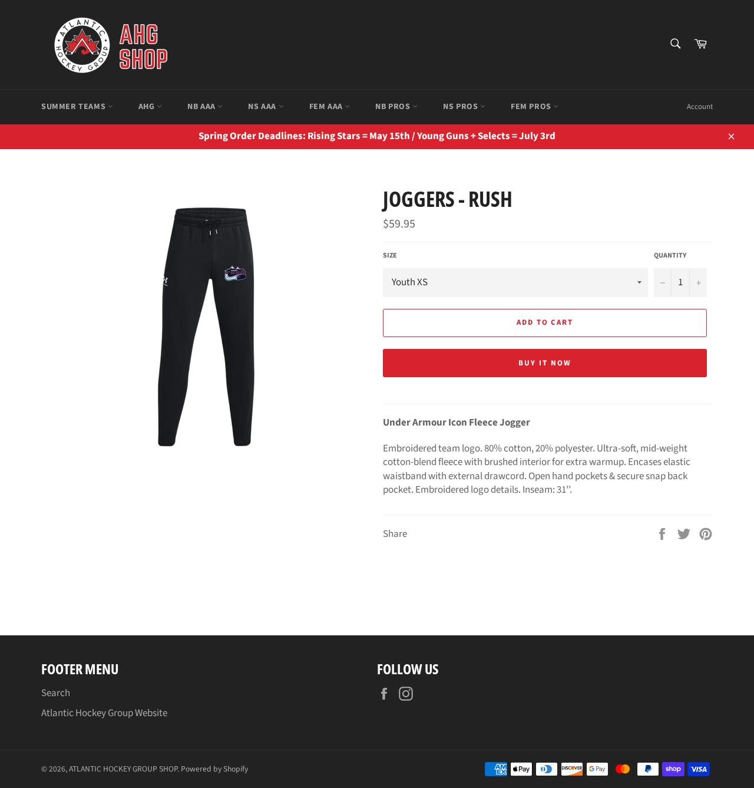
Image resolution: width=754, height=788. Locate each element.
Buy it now (544, 363)
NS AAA (263, 107)
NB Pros (393, 107)
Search (55, 693)
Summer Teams (74, 107)
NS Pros (461, 107)
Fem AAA (327, 107)
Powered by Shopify (214, 768)
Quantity (670, 256)
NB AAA (202, 107)
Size (390, 256)
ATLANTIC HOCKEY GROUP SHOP (123, 768)
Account (700, 106)
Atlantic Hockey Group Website (104, 713)
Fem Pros (532, 107)
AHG (147, 107)
